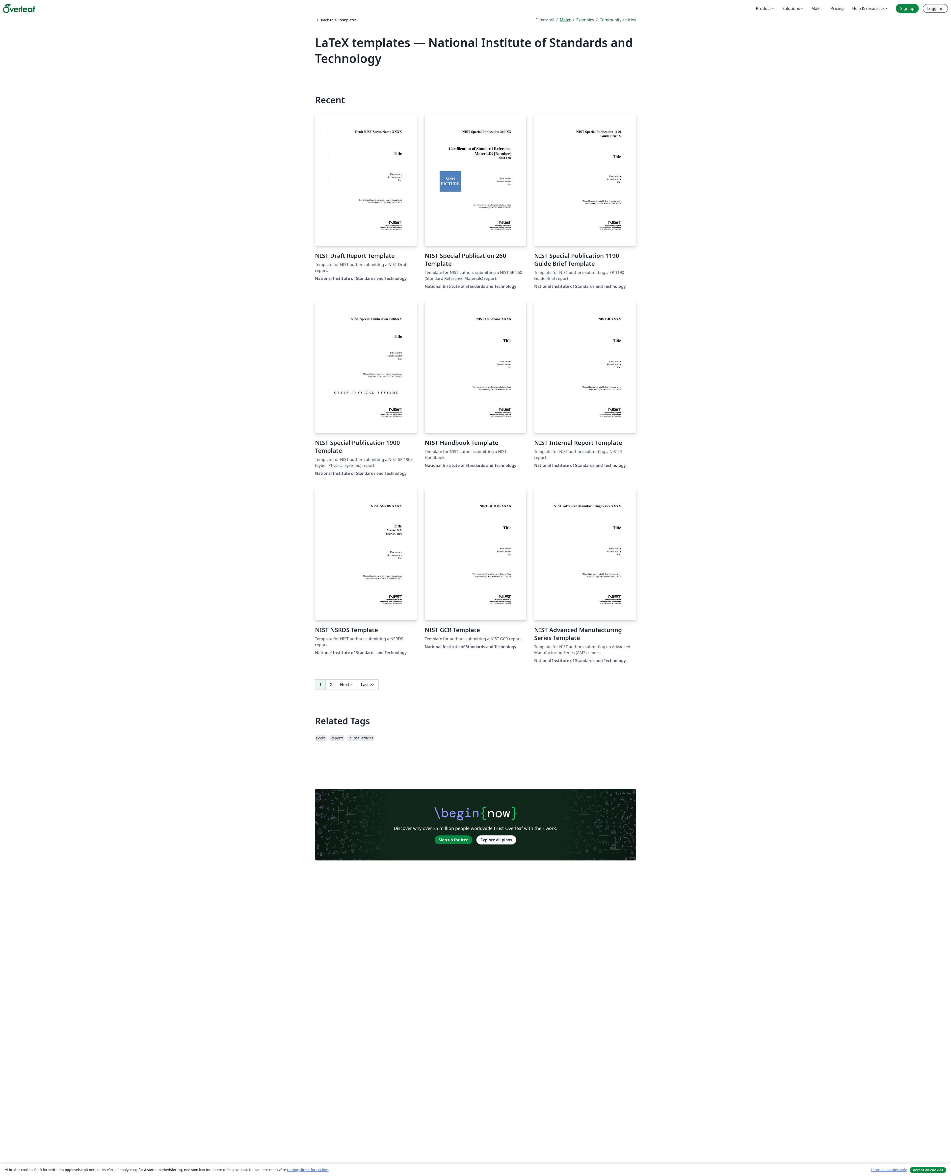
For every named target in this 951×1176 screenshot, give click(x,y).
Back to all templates (336, 20)
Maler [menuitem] (816, 8)
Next (346, 684)
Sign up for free (453, 840)
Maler (565, 20)
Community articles (618, 20)
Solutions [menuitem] (791, 8)
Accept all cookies (928, 1170)
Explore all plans (496, 840)
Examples (585, 20)
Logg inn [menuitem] (935, 8)
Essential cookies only (889, 1169)
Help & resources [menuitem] (868, 8)
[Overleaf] (19, 8)
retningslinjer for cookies (308, 1169)
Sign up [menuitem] (907, 8)
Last (367, 684)
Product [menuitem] (763, 8)
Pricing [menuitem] (837, 8)
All (552, 20)
